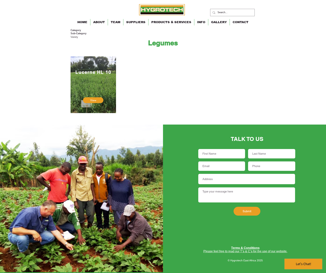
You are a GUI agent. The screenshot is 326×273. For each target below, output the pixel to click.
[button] (171, 22)
